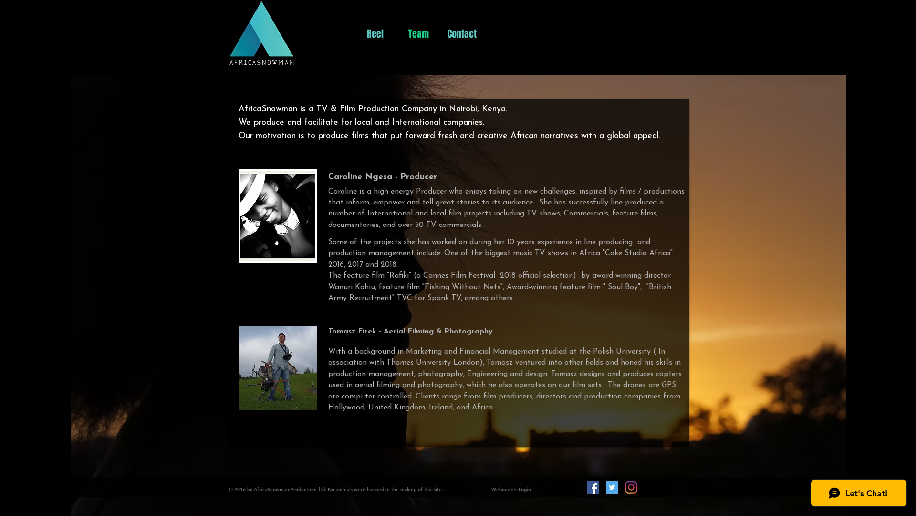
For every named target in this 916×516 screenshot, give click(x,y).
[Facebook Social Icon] (593, 487)
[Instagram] (631, 487)
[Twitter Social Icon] (612, 487)
